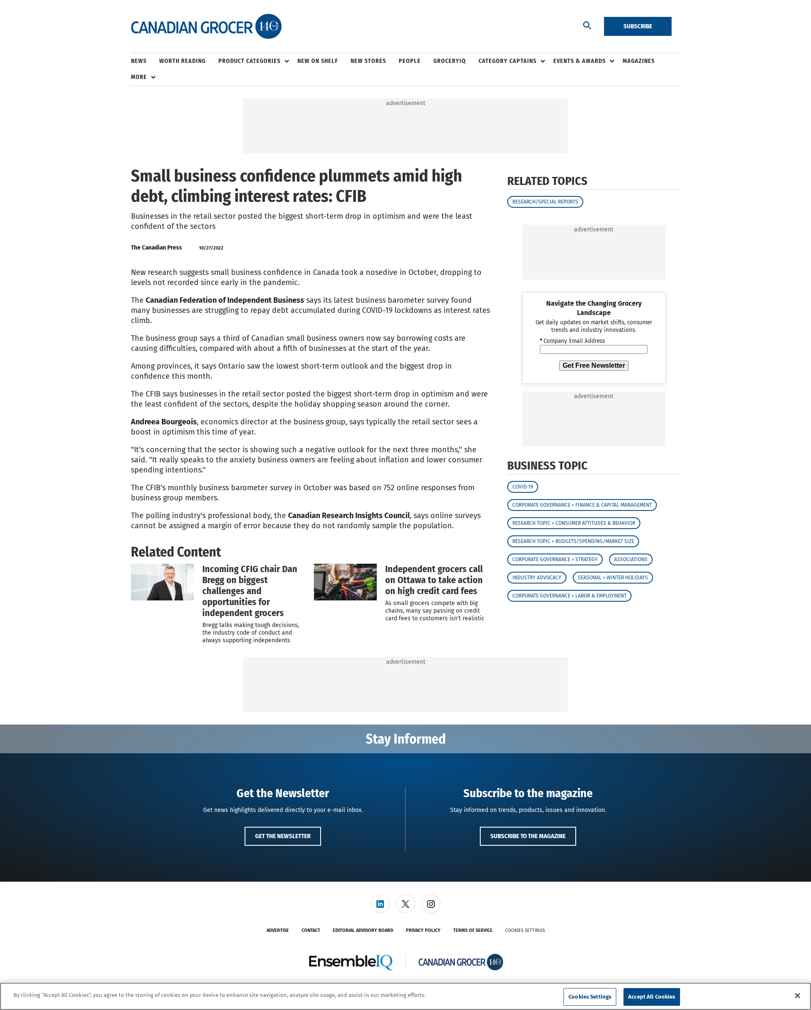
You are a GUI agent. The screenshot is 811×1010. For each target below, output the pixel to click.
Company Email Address (572, 341)
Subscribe (637, 26)
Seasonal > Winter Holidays (613, 578)
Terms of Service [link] (473, 930)
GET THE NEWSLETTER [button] (282, 836)
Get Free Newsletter (594, 365)
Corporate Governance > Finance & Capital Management (582, 505)
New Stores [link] (368, 61)
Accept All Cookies (651, 997)
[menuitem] (145, 61)
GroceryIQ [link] (449, 61)
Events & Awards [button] (579, 61)
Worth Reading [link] (182, 61)
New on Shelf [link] (317, 61)
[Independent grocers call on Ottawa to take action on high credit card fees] (345, 582)
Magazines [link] (639, 61)
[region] (405, 996)
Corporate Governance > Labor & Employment (569, 596)
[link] (380, 903)
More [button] (139, 77)
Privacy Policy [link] (423, 930)
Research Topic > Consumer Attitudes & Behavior (573, 523)
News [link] (139, 61)
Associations (631, 559)
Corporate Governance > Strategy (555, 559)
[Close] (797, 995)
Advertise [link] (278, 930)
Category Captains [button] (507, 61)
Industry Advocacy (536, 578)
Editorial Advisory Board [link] (363, 930)
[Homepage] (206, 26)
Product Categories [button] (249, 61)
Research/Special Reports (545, 202)
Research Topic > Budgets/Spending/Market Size (573, 541)
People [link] (410, 61)
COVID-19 (522, 487)
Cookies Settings (525, 930)
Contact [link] (311, 930)
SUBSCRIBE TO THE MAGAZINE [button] (528, 836)
